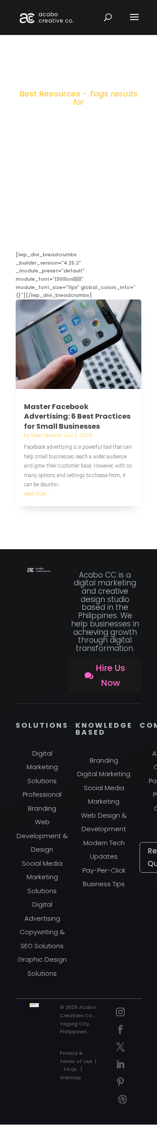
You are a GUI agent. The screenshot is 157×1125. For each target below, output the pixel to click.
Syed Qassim (46, 435)
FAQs (70, 1069)
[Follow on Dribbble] (122, 1099)
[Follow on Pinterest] (120, 1082)
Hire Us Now (110, 675)
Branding (104, 760)
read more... (37, 494)
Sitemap (70, 1077)
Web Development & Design (42, 835)
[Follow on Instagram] (120, 1012)
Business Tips (104, 883)
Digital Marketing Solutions (42, 767)
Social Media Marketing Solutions (42, 877)
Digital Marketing (103, 773)
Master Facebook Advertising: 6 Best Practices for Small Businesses (77, 416)
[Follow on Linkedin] (120, 1064)
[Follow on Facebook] (120, 1029)
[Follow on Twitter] (120, 1047)
